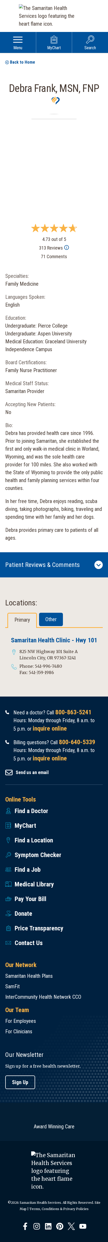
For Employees (20, 1021)
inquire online (50, 728)
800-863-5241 (73, 712)
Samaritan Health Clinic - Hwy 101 (54, 640)
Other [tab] (51, 619)
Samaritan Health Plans (29, 976)
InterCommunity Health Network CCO (43, 997)
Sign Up (20, 1082)
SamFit (12, 986)
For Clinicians (18, 1031)
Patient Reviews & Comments (42, 564)
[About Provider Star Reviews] (66, 248)
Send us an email (32, 772)
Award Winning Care (54, 1126)
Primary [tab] (22, 620)
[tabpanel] (54, 656)
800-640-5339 (77, 742)
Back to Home (22, 62)
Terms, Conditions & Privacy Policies (59, 1209)
